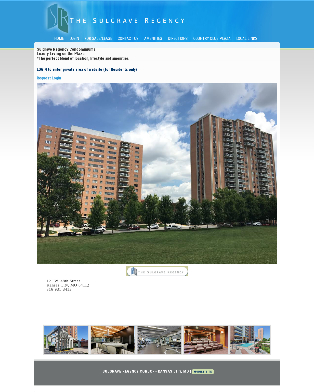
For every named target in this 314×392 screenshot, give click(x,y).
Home (59, 38)
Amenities (153, 38)
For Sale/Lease (98, 38)
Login (74, 38)
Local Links (246, 38)
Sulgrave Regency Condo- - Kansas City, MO (146, 371)
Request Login (49, 78)
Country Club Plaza (212, 38)
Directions (178, 38)
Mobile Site (203, 371)
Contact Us (128, 38)
